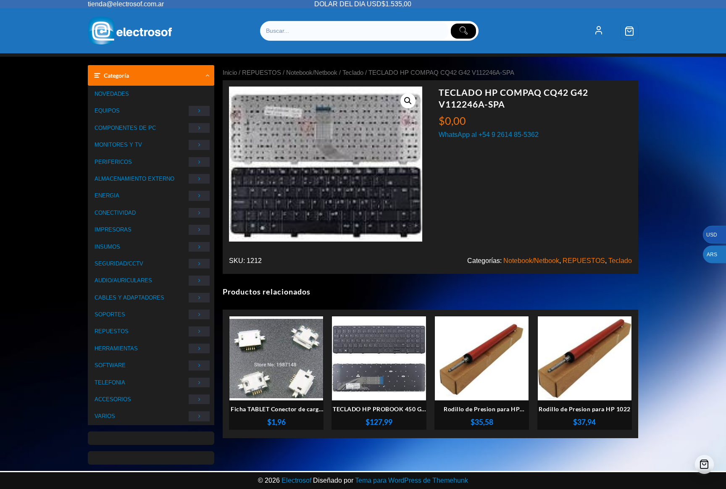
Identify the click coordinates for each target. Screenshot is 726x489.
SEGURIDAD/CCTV (119, 263)
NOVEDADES (112, 94)
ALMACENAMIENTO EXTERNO (134, 179)
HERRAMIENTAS (116, 348)
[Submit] (463, 31)
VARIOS (105, 416)
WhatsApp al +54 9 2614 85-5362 (489, 134)
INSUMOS (107, 247)
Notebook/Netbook (311, 72)
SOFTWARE (110, 365)
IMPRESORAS (113, 229)
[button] (408, 100)
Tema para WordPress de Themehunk (411, 480)
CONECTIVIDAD (115, 213)
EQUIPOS (107, 111)
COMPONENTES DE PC (125, 128)
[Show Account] (599, 31)
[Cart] (629, 31)
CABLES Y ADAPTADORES (129, 297)
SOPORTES (110, 314)
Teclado (352, 72)
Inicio (230, 72)
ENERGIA (107, 195)
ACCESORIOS (113, 399)
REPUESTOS (112, 331)
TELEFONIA (110, 382)
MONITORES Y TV (118, 145)
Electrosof (296, 480)
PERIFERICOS (113, 162)
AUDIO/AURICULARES (123, 280)
